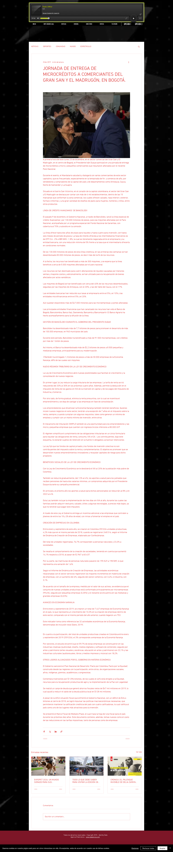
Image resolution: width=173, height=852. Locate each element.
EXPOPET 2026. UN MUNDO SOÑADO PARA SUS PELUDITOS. (46, 781)
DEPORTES (47, 46)
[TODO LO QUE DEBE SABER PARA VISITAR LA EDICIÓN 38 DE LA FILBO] (87, 766)
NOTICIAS (34, 46)
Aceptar (162, 848)
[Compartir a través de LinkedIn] (55, 731)
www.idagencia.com (93, 837)
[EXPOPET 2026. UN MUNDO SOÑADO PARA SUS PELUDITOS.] (48, 766)
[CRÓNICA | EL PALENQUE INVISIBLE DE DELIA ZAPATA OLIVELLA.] (125, 766)
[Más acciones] (128, 62)
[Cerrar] (170, 848)
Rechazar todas (148, 848)
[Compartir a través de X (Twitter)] (50, 731)
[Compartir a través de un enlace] (61, 731)
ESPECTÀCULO (85, 46)
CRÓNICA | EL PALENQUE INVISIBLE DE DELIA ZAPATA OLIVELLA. (123, 781)
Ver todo (139, 752)
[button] (139, 46)
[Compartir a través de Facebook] (44, 731)
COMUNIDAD (60, 46)
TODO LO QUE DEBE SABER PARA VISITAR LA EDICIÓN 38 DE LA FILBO (85, 781)
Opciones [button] (135, 848)
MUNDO (73, 46)
